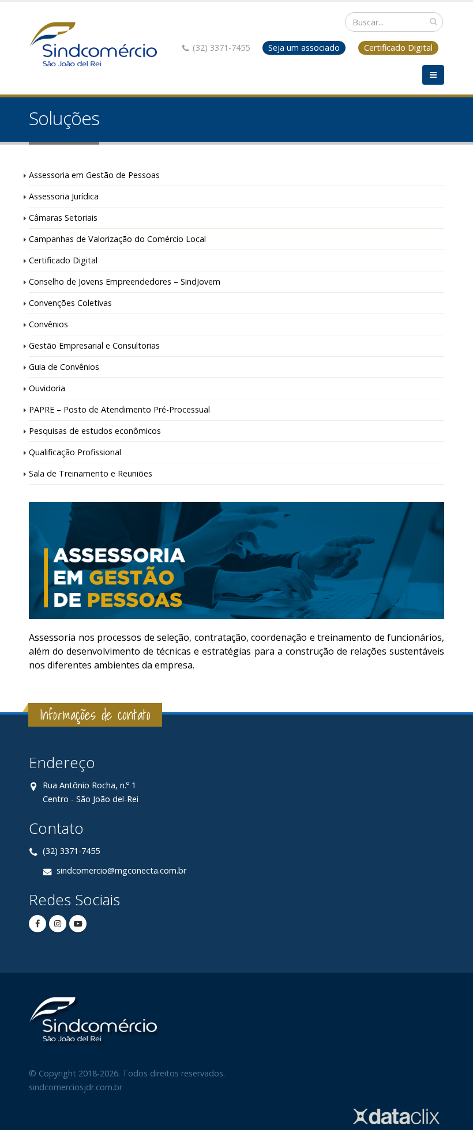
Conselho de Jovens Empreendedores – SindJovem (124, 281)
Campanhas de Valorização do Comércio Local (117, 238)
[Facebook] (37, 923)
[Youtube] (78, 923)
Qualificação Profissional (75, 452)
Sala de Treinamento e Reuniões (90, 473)
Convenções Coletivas (70, 302)
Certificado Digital (63, 260)
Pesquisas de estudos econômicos (95, 430)
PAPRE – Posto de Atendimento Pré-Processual (119, 409)
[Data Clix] (396, 1115)
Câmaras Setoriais (63, 217)
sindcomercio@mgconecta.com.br (121, 870)
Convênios (48, 324)
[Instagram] (57, 923)
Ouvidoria (47, 388)
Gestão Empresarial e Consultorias (94, 345)
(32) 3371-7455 (71, 850)
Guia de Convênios (64, 366)
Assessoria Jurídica (64, 196)
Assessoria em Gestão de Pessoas (94, 174)
